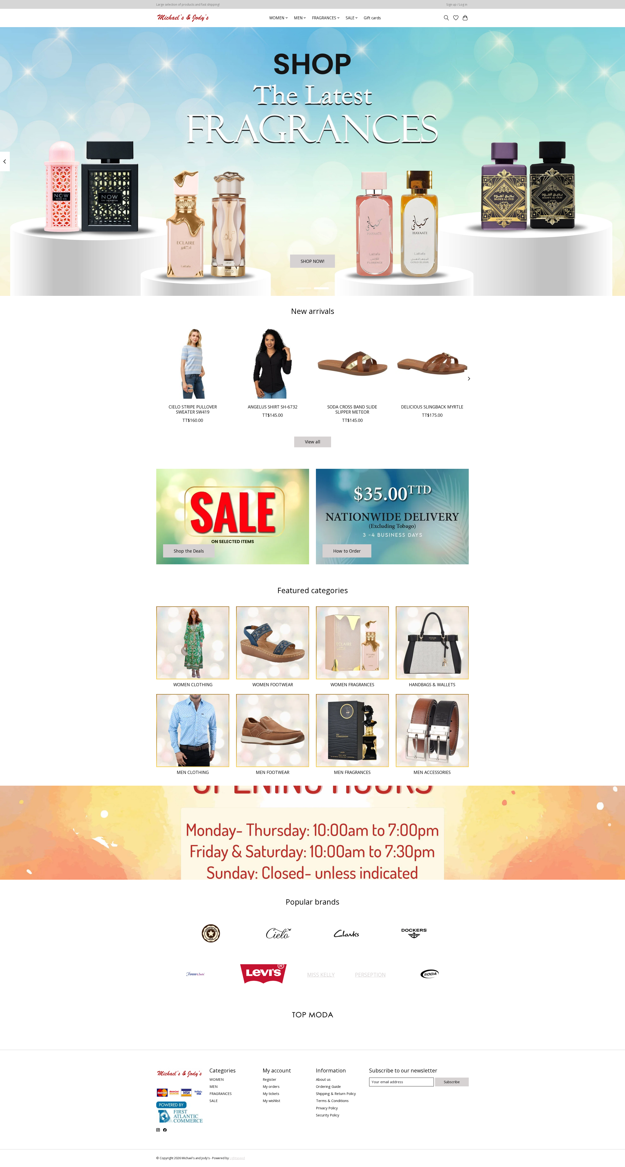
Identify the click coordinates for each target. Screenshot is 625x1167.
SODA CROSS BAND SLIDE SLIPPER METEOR (352, 409)
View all (312, 442)
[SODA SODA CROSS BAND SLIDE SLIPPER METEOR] (352, 363)
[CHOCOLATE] (210, 934)
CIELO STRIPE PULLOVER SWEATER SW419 (193, 409)
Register (269, 1079)
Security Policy (327, 1115)
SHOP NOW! (312, 261)
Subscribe (452, 1081)
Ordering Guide (328, 1086)
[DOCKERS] (414, 934)
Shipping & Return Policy (336, 1093)
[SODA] (429, 975)
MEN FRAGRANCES (352, 772)
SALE (213, 1100)
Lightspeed (237, 1158)
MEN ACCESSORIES (432, 772)
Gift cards (372, 18)
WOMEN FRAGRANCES (352, 684)
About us (323, 1079)
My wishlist (271, 1100)
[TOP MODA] (312, 1015)
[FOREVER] (195, 975)
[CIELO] (278, 934)
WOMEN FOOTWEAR (272, 684)
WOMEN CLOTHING (192, 684)
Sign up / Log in (456, 4)
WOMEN (216, 1079)
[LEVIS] (263, 975)
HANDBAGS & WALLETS (432, 684)
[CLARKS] (346, 934)
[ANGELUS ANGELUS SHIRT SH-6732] (272, 363)
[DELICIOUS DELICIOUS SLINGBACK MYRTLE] (432, 363)
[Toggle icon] (446, 17)
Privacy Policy (327, 1107)
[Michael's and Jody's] (183, 18)
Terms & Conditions (332, 1100)
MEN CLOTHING (193, 772)
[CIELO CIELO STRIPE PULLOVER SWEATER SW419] (192, 363)
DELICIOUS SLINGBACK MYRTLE (432, 407)
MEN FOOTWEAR (272, 772)
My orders (271, 1086)
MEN (213, 1086)
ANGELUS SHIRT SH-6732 (272, 407)
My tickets (271, 1093)
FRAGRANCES (220, 1093)
